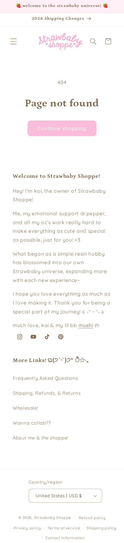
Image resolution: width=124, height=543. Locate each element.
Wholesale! (25, 408)
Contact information (65, 537)
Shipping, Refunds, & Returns (47, 393)
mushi (86, 325)
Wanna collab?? (32, 423)
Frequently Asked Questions (45, 378)
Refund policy (92, 517)
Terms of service (64, 528)
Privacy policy (27, 528)
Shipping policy (101, 528)
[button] (13, 41)
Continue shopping (62, 128)
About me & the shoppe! (40, 438)
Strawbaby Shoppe (52, 517)
